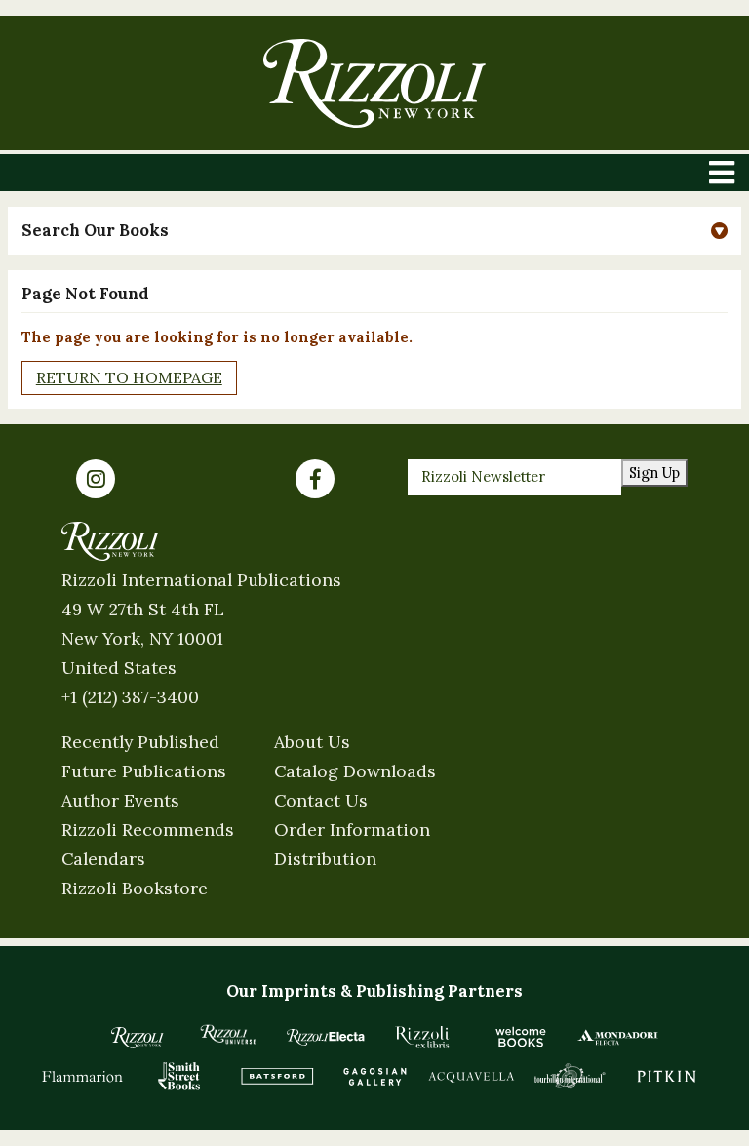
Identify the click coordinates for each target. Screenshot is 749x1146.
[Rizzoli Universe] (228, 1034)
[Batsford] (277, 1075)
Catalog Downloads (355, 771)
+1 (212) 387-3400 (130, 697)
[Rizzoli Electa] (325, 1036)
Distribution (325, 859)
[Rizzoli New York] (374, 83)
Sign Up (654, 472)
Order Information (352, 829)
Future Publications (143, 771)
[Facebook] (315, 478)
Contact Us (321, 800)
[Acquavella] (472, 1075)
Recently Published (140, 742)
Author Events (120, 800)
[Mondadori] (618, 1036)
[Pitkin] (667, 1075)
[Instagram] (95, 478)
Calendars (103, 859)
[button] (374, 230)
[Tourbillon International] (569, 1075)
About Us (312, 742)
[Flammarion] (83, 1075)
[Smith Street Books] (179, 1075)
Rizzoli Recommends (147, 829)
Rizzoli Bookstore (134, 888)
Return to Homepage (129, 377)
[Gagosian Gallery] (374, 1075)
